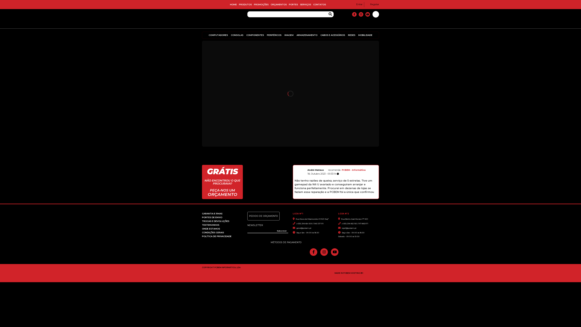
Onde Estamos (211, 228)
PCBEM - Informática (354, 170)
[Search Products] (330, 14)
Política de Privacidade (216, 236)
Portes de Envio (212, 217)
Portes (293, 4)
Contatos (319, 4)
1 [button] (322, 197)
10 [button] (351, 197)
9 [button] (348, 197)
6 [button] (338, 197)
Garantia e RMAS (212, 213)
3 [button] (329, 197)
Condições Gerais (213, 232)
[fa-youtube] (367, 14)
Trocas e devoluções (215, 221)
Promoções (261, 4)
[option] (336, 180)
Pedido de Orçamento (263, 216)
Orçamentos (279, 4)
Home (233, 4)
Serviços (305, 4)
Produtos (245, 4)
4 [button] (332, 197)
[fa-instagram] (361, 14)
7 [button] (341, 197)
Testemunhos (210, 225)
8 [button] (344, 197)
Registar (374, 4)
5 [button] (335, 197)
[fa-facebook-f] (354, 14)
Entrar (359, 4)
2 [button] (325, 197)
